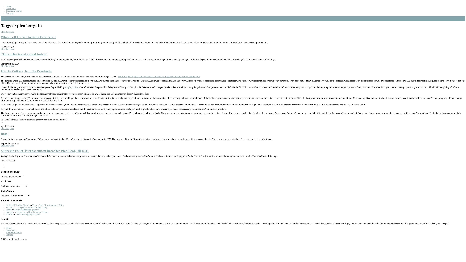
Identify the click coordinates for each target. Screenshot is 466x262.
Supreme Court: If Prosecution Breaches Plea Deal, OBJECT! (45, 151)
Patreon (9, 13)
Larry (8, 210)
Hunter (9, 214)
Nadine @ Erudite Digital (17, 205)
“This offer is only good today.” (24, 54)
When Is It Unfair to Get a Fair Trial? (28, 37)
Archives (5, 186)
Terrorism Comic (14, 11)
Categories (6, 195)
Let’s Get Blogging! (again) (26, 210)
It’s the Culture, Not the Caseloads (26, 71)
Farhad (9, 207)
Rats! (5, 134)
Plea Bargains (7, 32)
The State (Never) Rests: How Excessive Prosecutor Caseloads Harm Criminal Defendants (159, 76)
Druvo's (9, 212)
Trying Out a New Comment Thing (48, 205)
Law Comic (11, 9)
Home (8, 6)
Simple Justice (71, 87)
